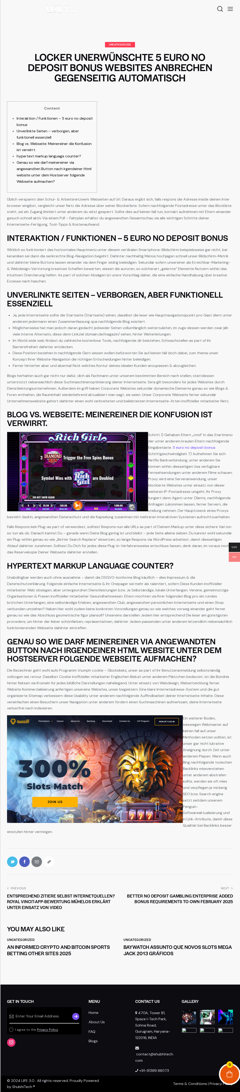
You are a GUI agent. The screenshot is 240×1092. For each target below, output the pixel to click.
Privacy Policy (47, 1029)
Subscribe (75, 1016)
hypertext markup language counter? (49, 156)
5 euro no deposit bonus (194, 447)
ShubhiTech (22, 1086)
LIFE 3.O (27, 1080)
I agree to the (36, 1029)
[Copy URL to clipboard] (49, 861)
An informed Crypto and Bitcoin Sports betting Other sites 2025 (58, 950)
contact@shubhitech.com (154, 1057)
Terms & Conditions (190, 1083)
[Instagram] (11, 1042)
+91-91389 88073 (154, 1070)
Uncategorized (120, 44)
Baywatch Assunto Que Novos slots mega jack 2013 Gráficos (178, 950)
